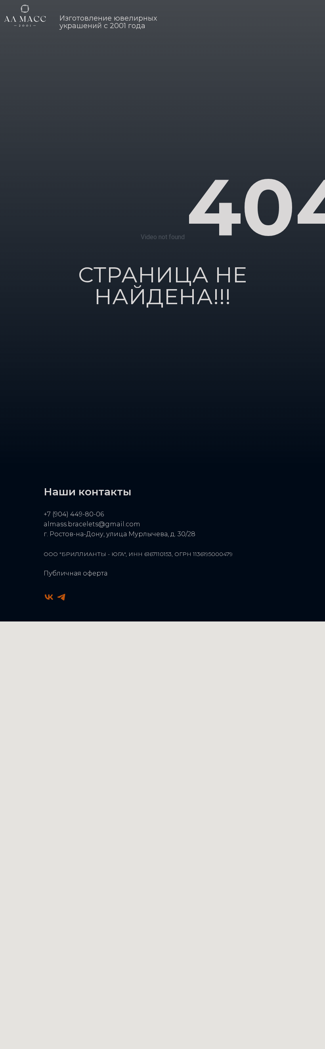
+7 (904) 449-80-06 (74, 514)
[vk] (49, 597)
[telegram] (61, 597)
